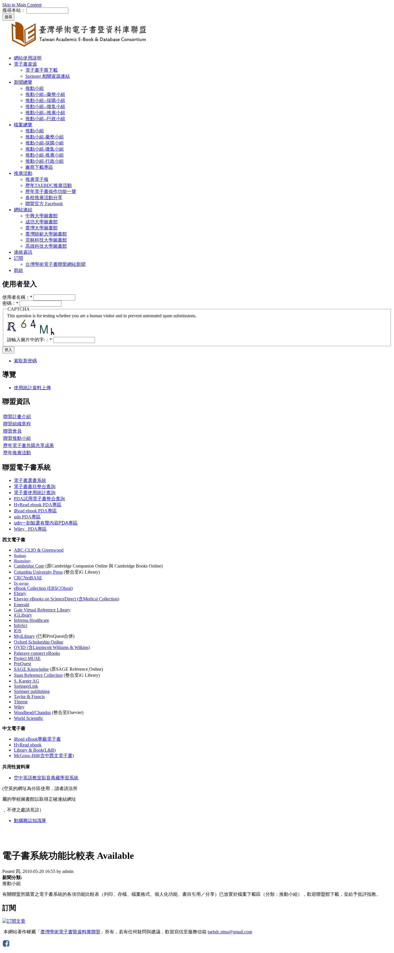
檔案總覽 (23, 124)
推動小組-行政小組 (44, 161)
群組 (18, 270)
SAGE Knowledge (31, 669)
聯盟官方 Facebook (44, 203)
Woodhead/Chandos (32, 712)
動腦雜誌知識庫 (30, 820)
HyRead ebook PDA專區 (37, 504)
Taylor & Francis (29, 696)
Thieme (21, 701)
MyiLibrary (24, 636)
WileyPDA (30, 528)
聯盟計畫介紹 (17, 416)
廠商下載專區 (39, 167)
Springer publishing (32, 691)
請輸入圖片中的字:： (29, 339)
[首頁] (80, 47)
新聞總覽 (23, 82)
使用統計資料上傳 (32, 387)
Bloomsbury (22, 561)
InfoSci (20, 625)
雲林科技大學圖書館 (46, 240)
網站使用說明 (28, 57)
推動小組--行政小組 (45, 118)
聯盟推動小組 (17, 438)
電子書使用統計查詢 (34, 492)
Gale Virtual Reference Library (42, 609)
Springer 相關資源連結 (47, 76)
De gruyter (21, 583)
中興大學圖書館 (41, 215)
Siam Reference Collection (38, 675)
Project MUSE (27, 658)
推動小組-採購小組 (44, 142)
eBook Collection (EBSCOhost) (43, 588)
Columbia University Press (38, 572)
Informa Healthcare (31, 620)
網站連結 (23, 209)
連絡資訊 (23, 252)
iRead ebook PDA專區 (35, 510)
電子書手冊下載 (41, 70)
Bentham (20, 556)
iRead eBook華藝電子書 (37, 739)
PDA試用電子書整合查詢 (39, 498)
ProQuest (22, 663)
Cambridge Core (29, 565)
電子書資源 (25, 64)
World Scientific (28, 718)
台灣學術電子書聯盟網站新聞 (55, 264)
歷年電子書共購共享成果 (28, 445)
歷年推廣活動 (17, 452)
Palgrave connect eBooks (37, 653)
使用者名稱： (17, 297)
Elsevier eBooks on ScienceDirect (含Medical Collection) (66, 598)
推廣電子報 (36, 179)
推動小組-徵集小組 (44, 149)
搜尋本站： (13, 10)
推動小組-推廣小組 (44, 155)
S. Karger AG (26, 680)
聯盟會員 (12, 431)
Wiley (19, 706)
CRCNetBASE (28, 577)
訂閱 (18, 258)
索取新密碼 (25, 360)
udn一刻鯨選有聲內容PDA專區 (46, 522)
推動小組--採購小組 (45, 100)
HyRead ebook (28, 744)
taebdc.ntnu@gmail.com (230, 931)
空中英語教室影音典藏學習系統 (46, 777)
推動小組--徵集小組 (45, 106)
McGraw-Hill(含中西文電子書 (43, 755)
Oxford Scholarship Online (38, 641)
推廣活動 (23, 173)
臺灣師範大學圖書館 (46, 233)
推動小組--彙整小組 (45, 94)
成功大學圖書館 (41, 221)
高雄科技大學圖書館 (46, 246)
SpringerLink (26, 686)
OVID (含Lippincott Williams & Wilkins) (52, 647)
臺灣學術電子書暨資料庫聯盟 (70, 931)
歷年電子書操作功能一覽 (50, 191)
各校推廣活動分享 (43, 197)
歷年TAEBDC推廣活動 (48, 185)
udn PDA (27, 516)
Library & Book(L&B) (35, 750)
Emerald (21, 604)
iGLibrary (23, 615)
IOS (17, 630)
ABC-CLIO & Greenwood (38, 550)
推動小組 (34, 88)
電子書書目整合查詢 (34, 486)
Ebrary (20, 593)
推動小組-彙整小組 (44, 136)
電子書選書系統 (30, 480)
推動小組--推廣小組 (45, 112)
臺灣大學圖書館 (41, 227)
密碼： (10, 303)
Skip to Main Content (22, 4)
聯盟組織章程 (17, 423)
